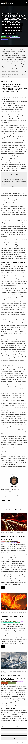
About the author (5, 499)
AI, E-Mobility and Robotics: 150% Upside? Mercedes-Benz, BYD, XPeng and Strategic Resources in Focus (13, 538)
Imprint (7, 742)
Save (14, 734)
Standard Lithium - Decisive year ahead (15, 88)
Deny (14, 738)
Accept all (14, 729)
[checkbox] (1, 726)
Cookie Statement (18, 742)
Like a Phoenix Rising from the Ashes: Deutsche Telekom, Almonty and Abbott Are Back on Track (14, 618)
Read (3, 587)
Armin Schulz (23, 71)
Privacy (11, 742)
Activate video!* (14, 174)
